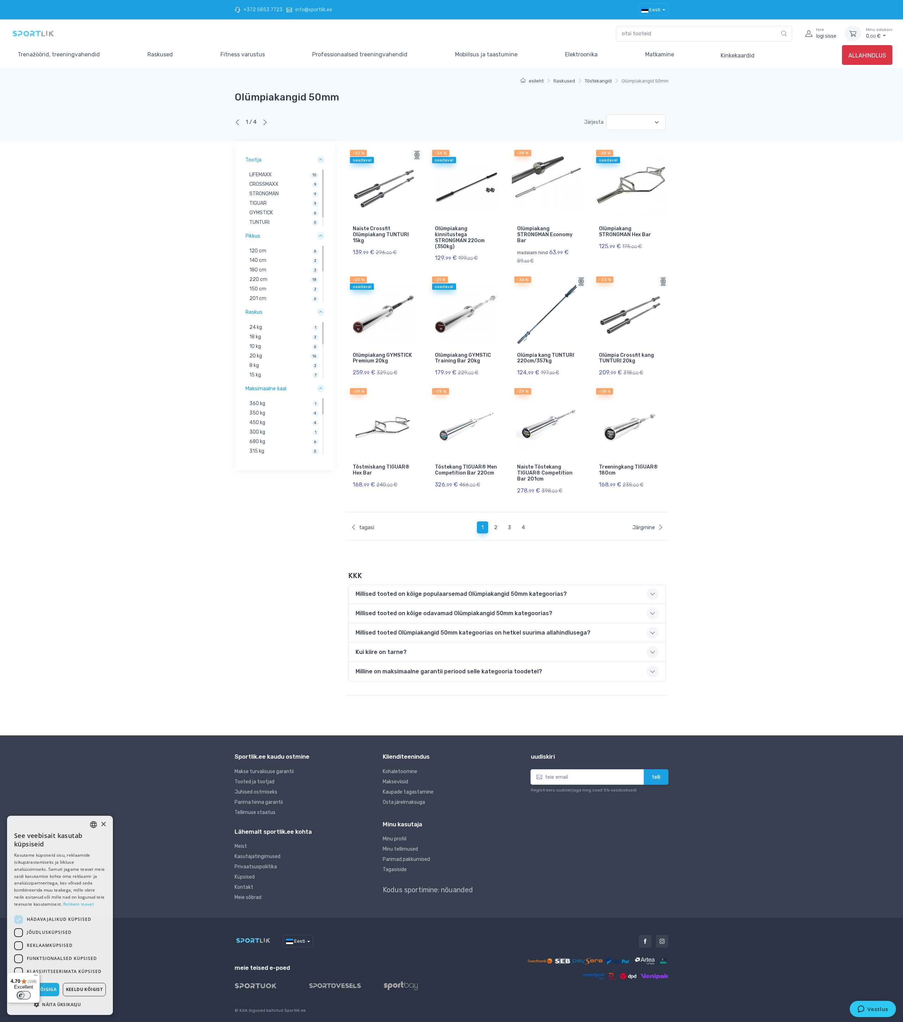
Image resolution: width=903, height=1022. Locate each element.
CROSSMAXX (263, 184)
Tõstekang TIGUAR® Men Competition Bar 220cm (466, 470)
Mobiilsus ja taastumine (486, 54)
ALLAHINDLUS (867, 55)
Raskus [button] (253, 312)
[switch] (24, 995)
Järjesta (594, 122)
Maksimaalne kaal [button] (265, 388)
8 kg (254, 365)
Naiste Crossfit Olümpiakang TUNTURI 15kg (381, 235)
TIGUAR (258, 203)
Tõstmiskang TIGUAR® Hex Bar (381, 470)
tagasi (366, 527)
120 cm (257, 251)
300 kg (257, 432)
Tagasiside (395, 870)
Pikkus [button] (252, 236)
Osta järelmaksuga (404, 802)
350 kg (257, 413)
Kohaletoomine (400, 772)
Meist (241, 846)
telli (656, 777)
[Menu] (35, 977)
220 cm (258, 280)
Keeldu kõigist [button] (84, 989)
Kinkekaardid (737, 55)
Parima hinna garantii (259, 802)
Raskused (160, 54)
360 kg (257, 403)
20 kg (255, 356)
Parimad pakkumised (406, 859)
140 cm (257, 261)
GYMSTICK (261, 213)
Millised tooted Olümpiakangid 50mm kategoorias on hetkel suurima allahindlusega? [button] (473, 632)
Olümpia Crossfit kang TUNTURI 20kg (626, 358)
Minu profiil (394, 839)
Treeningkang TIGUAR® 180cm (628, 470)
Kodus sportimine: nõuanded (428, 890)
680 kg (257, 442)
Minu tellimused (400, 849)
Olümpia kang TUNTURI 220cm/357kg (545, 358)
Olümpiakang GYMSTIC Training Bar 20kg (463, 358)
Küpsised (245, 877)
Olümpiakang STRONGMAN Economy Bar (544, 235)
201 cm (257, 299)
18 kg (255, 337)
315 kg (256, 451)
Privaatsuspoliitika (256, 867)
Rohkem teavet (78, 904)
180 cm (257, 270)
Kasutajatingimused (257, 856)
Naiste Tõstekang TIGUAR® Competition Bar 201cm (544, 473)
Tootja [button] (253, 160)
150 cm (257, 289)
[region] (285, 198)
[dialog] (60, 915)
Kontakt (244, 887)
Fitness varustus (242, 54)
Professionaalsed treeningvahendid (359, 54)
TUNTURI (259, 222)
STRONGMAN (264, 194)
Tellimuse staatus (255, 812)
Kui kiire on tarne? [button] (381, 652)
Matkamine (659, 54)
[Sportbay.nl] (407, 985)
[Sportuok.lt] (261, 985)
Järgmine (643, 527)
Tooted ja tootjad (254, 782)
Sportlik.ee (295, 1010)
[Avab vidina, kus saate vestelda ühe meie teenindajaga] (872, 1009)
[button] (60, 1004)
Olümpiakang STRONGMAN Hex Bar (625, 232)
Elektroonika (581, 54)
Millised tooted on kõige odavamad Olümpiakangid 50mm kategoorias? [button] (454, 613)
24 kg (255, 327)
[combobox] (704, 34)
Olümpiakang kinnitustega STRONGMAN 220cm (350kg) (460, 237)
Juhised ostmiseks (256, 792)
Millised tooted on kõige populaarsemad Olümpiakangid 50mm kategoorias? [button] (461, 593)
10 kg (255, 346)
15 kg (255, 375)
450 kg (257, 423)
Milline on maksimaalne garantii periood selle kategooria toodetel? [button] (449, 671)
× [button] (103, 824)
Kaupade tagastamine (408, 792)
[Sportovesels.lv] (341, 985)
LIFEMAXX (260, 175)
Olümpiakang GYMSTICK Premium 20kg (382, 358)
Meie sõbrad (248, 897)
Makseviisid (395, 782)
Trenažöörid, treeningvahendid (59, 54)
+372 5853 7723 (262, 10)
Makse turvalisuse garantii (264, 772)
